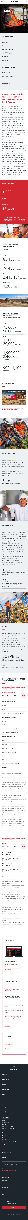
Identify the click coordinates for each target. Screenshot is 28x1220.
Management (5, 1107)
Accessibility (5, 1172)
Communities (5, 1122)
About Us (4, 1102)
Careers (4, 1157)
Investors (4, 1132)
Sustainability (5, 1117)
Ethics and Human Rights (8, 1126)
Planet (3, 1120)
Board (3, 1105)
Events (4, 1137)
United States (5, 1089)
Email (3, 1194)
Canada (4, 1084)
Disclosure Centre (9, 1044)
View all (7, 1025)
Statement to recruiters (9, 1170)
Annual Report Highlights (8, 1113)
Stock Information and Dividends (10, 1142)
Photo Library (8, 1049)
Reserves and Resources (8, 1148)
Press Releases (6, 1140)
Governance (5, 1109)
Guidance (4, 1146)
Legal (3, 1168)
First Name (5, 1180)
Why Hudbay (5, 1079)
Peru (3, 1094)
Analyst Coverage (6, 1144)
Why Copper (5, 1074)
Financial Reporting (7, 1135)
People (4, 1124)
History (4, 1111)
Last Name (5, 1187)
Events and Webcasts (10, 1203)
